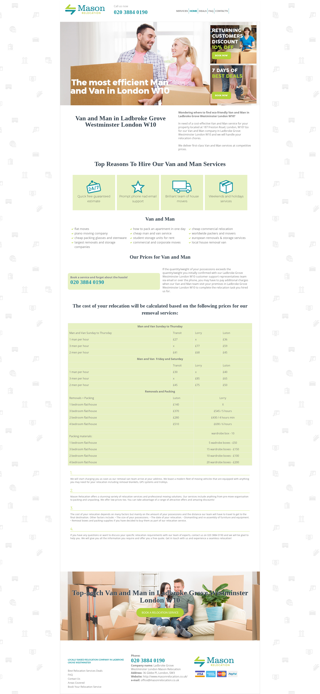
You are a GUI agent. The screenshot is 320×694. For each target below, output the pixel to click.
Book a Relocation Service (160, 612)
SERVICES (182, 11)
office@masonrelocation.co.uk (160, 680)
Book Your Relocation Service (84, 686)
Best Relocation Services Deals (85, 670)
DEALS (203, 11)
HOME (193, 11)
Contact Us (74, 678)
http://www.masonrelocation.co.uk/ (165, 676)
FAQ (70, 674)
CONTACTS (221, 11)
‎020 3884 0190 (87, 282)
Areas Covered (76, 682)
